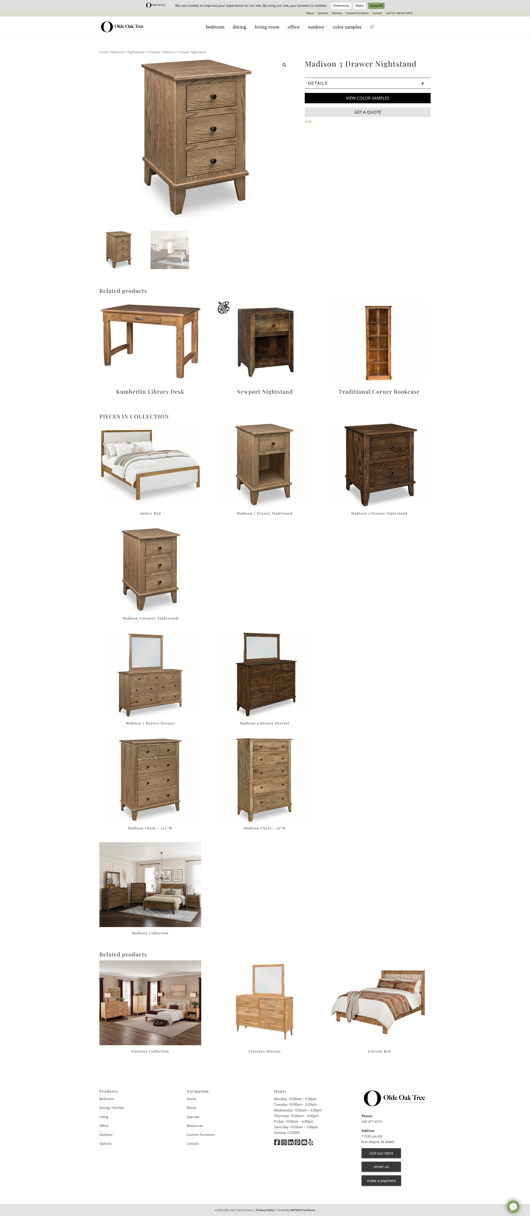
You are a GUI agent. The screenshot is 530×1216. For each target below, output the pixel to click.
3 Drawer (153, 52)
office (294, 27)
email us (381, 1166)
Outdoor (106, 1134)
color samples (347, 27)
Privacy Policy (265, 1210)
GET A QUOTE (367, 112)
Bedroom (117, 52)
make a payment (381, 1180)
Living (103, 1117)
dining (239, 27)
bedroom (215, 27)
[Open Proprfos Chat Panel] (513, 1206)
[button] (284, 65)
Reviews (337, 13)
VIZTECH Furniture (302, 1210)
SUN (308, 121)
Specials (323, 13)
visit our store (381, 1153)
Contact (377, 13)
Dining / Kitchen (111, 1107)
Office (103, 1125)
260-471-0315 (371, 1121)
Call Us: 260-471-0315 (399, 13)
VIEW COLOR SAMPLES (367, 98)
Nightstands (135, 52)
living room (267, 27)
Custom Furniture (357, 13)
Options (105, 1143)
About (310, 13)
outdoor (316, 27)
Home (103, 52)
